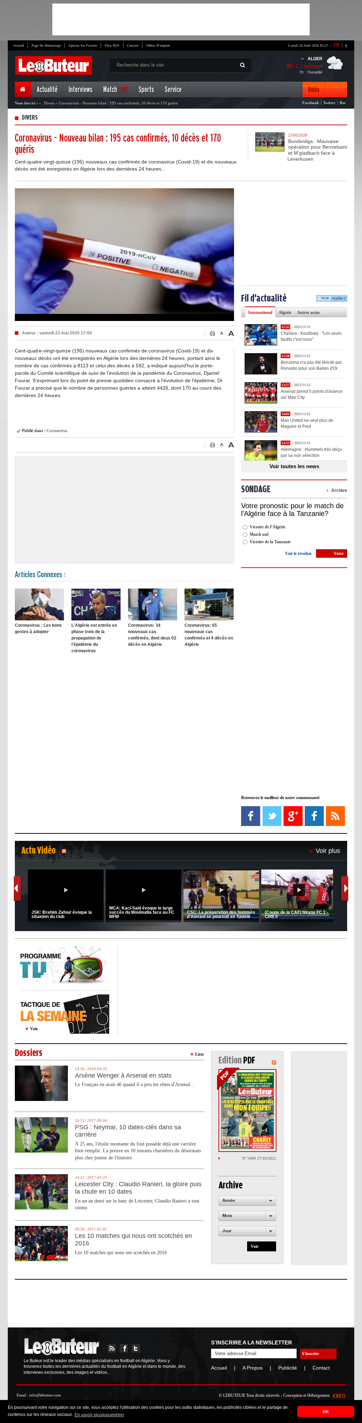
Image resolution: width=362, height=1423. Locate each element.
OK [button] (326, 1412)
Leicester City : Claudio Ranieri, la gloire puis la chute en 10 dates (138, 1188)
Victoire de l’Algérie (267, 526)
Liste (199, 1054)
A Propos (253, 1368)
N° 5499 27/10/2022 (259, 1158)
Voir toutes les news (294, 466)
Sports (146, 90)
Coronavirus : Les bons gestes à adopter (38, 628)
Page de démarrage (46, 45)
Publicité (287, 1368)
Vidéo (313, 89)
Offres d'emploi (158, 45)
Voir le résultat (298, 553)
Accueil (18, 45)
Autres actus (308, 312)
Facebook (310, 103)
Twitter (329, 103)
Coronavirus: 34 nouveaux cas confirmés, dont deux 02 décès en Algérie (152, 635)
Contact (133, 45)
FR (336, 44)
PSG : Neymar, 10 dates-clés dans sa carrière (128, 1131)
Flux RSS (112, 45)
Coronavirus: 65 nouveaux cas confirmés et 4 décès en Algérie (209, 635)
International (260, 312)
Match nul (259, 534)
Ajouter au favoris (82, 45)
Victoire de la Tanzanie (270, 541)
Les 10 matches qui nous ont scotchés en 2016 (133, 1239)
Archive (339, 490)
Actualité (47, 90)
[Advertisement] (181, 19)
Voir (34, 1028)
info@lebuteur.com (45, 1395)
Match (115, 90)
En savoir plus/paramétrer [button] (99, 1414)
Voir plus (328, 850)
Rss (342, 103)
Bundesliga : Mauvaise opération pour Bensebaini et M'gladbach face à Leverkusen (317, 150)
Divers (49, 103)
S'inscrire (310, 1353)
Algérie (285, 312)
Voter (339, 553)
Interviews (80, 90)
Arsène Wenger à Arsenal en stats (123, 1075)
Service (173, 90)
